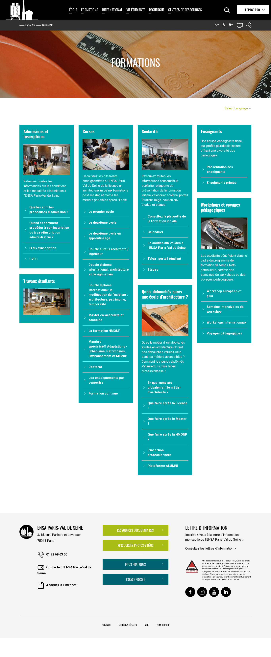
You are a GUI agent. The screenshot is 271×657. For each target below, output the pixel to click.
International (112, 9)
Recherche (156, 9)
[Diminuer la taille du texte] (217, 25)
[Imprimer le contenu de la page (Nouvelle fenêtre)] (240, 25)
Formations (89, 9)
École (73, 9)
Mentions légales (128, 625)
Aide (147, 625)
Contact (106, 625)
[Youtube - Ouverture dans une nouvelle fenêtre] (214, 592)
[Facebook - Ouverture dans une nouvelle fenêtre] (190, 592)
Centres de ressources (185, 9)
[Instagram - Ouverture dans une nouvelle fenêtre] (202, 592)
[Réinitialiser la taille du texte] (224, 25)
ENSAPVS (30, 25)
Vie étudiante (135, 9)
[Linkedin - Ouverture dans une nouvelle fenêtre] (226, 592)
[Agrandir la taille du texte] (231, 25)
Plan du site (163, 625)
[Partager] (249, 25)
